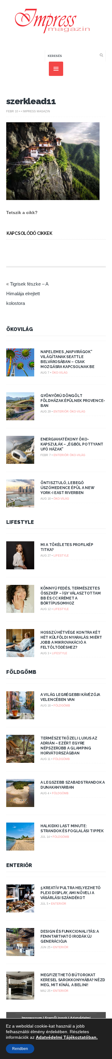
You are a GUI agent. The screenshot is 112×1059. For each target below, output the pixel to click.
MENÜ (56, 69)
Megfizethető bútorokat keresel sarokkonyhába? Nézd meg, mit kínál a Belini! (72, 980)
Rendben (20, 1049)
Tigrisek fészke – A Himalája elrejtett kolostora (27, 293)
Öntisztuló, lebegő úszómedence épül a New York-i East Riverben (67, 488)
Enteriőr (61, 411)
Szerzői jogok (56, 1018)
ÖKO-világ (60, 372)
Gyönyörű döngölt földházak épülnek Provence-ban (72, 401)
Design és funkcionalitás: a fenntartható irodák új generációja (69, 936)
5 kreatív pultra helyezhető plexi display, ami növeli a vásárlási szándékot (70, 893)
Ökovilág (19, 329)
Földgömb (21, 672)
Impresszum (32, 1018)
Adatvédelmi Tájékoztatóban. (67, 1037)
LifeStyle (20, 522)
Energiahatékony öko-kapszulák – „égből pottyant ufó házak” (71, 444)
